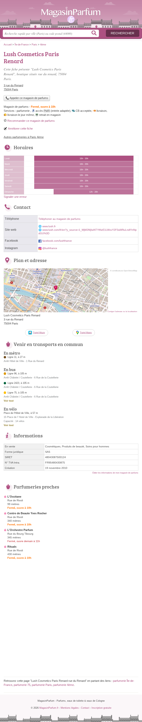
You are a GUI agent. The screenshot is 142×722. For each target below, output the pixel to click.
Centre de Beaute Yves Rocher (27, 513)
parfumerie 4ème (63, 684)
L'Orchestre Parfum (20, 529)
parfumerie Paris (42, 684)
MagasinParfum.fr (71, 15)
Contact (85, 707)
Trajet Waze (39, 332)
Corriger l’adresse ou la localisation (122, 311)
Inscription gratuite (101, 707)
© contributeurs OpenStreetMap (123, 271)
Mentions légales (70, 707)
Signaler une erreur (15, 196)
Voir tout (8, 400)
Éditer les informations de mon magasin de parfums (115, 473)
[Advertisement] (71, 647)
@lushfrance (49, 248)
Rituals (11, 546)
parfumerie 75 (22, 684)
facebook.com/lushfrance (57, 240)
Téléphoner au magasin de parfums (59, 219)
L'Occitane (14, 496)
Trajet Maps (86, 332)
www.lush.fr (49, 226)
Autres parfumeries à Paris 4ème (24, 137)
